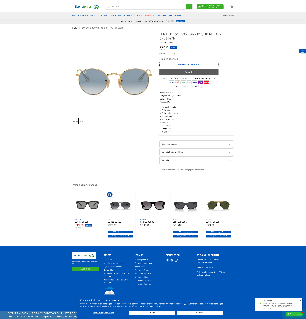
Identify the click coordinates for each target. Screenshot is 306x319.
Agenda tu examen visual (113, 263)
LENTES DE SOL (95, 15)
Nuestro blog (109, 270)
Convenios (108, 260)
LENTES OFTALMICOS (79, 15)
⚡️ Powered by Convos (268, 308)
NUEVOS (139, 15)
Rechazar (200, 313)
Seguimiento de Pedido (113, 267)
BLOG (170, 15)
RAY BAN (169, 43)
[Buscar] (189, 6)
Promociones (140, 267)
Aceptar (152, 313)
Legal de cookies (141, 277)
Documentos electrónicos (145, 281)
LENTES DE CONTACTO (125, 15)
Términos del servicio (143, 284)
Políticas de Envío (141, 270)
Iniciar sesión (228, 15)
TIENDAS (178, 15)
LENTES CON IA (109, 15)
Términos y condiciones (144, 263)
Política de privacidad (154, 306)
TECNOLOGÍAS (161, 15)
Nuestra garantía (141, 260)
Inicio (74, 28)
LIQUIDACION (149, 15)
